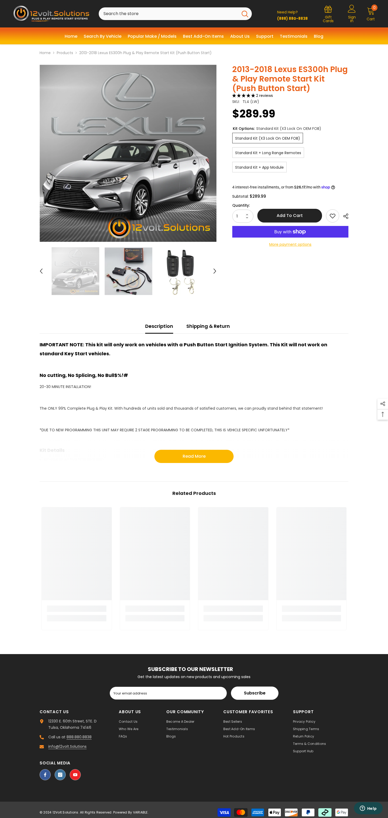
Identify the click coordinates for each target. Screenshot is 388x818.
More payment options (290, 244)
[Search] (175, 13)
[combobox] (168, 13)
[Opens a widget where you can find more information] (368, 808)
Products (65, 52)
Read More (194, 456)
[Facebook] (45, 774)
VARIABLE (140, 812)
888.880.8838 (79, 737)
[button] (41, 271)
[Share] (343, 216)
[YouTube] (75, 774)
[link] (76, 609)
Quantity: (241, 205)
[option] (128, 153)
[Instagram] (60, 774)
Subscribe (255, 693)
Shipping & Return (208, 326)
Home (45, 52)
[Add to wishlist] (332, 216)
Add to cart (290, 215)
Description (159, 326)
